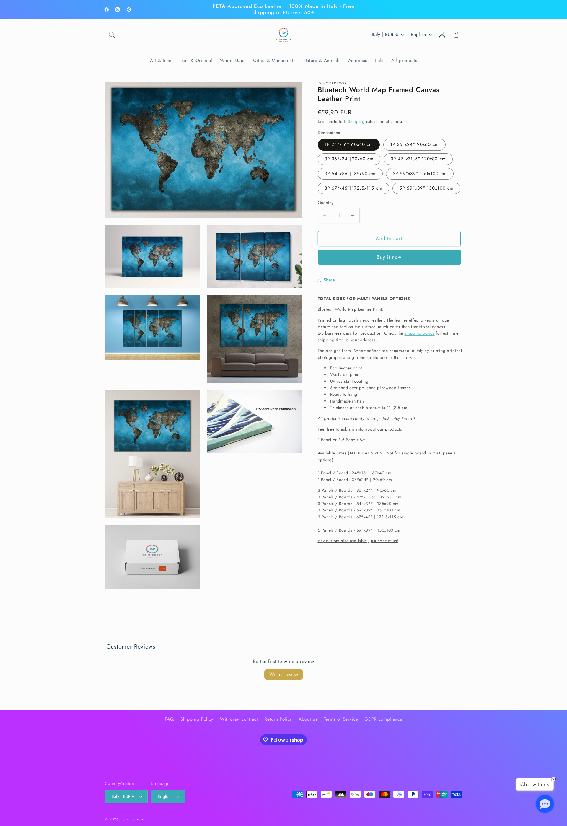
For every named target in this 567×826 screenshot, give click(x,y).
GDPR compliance (383, 719)
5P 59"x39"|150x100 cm (426, 188)
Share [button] (329, 280)
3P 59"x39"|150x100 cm (420, 173)
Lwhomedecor (132, 819)
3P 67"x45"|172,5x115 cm (353, 188)
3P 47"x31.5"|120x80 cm (418, 159)
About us (308, 719)
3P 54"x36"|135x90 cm (350, 173)
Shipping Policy (197, 719)
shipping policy (420, 333)
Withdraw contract (239, 719)
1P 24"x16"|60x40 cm (349, 144)
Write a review (283, 674)
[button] (112, 34)
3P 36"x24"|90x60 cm (349, 159)
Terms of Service (341, 719)
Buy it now (389, 257)
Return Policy (278, 719)
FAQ (169, 719)
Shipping (356, 122)
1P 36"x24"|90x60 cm (414, 144)
